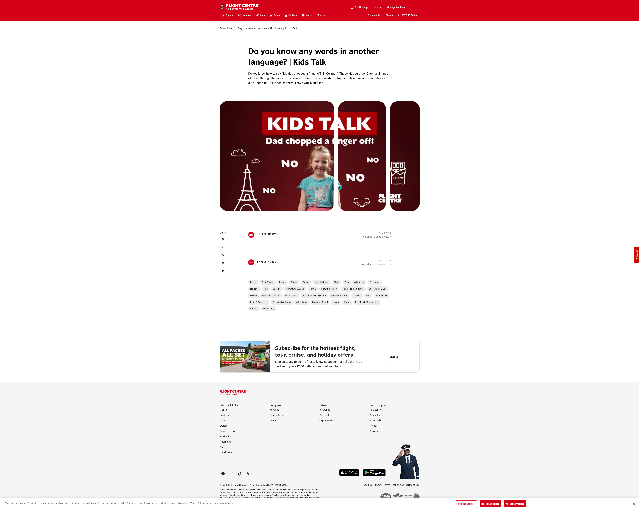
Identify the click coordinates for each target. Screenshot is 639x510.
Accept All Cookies (515, 504)
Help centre (375, 409)
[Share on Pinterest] (223, 247)
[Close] (633, 504)
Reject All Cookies (490, 504)
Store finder (375, 420)
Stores (389, 15)
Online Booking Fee (294, 495)
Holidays (246, 15)
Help (375, 7)
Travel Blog (225, 441)
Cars (262, 15)
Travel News (226, 452)
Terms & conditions (394, 485)
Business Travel (228, 431)
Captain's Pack (327, 420)
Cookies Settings (466, 504)
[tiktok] (239, 473)
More (319, 15)
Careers (274, 420)
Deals (308, 15)
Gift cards (325, 415)
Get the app (361, 7)
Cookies (373, 431)
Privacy (373, 425)
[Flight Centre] (233, 392)
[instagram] (231, 473)
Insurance (325, 409)
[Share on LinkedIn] (223, 271)
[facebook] (223, 473)
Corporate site (277, 415)
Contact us (375, 415)
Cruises (292, 15)
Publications (226, 436)
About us (274, 409)
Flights (229, 15)
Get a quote (374, 15)
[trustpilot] (248, 473)
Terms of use (412, 485)
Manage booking (396, 7)
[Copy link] (223, 263)
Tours (277, 15)
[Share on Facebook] (223, 239)
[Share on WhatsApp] (223, 255)
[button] (636, 255)
